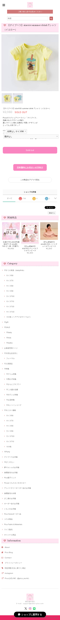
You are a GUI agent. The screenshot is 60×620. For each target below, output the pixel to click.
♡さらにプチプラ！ (13, 384)
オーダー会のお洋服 (11, 504)
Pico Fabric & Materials (13, 524)
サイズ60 (9, 275)
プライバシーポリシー (13, 563)
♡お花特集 (10, 400)
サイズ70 (9, 280)
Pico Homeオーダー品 (12, 514)
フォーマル (10, 358)
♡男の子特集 (11, 379)
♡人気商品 (8, 364)
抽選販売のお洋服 (11, 472)
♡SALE (7, 327)
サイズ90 (9, 291)
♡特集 (6, 369)
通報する (52, 213)
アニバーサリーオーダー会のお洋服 (17, 488)
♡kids (8, 338)
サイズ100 (10, 296)
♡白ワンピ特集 (12, 395)
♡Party (7, 452)
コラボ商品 (8, 519)
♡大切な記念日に (11, 353)
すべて (9, 198)
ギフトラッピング (9, 133)
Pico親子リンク (10, 478)
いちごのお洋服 (10, 509)
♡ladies (9, 343)
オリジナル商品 (10, 535)
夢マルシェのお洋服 (11, 467)
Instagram (9, 573)
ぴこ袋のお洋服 (10, 498)
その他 (8, 447)
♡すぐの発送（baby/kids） (14, 270)
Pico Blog (9, 552)
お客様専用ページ (11, 348)
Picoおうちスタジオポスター (15, 483)
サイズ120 (10, 306)
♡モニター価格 (10, 410)
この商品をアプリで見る (29, 180)
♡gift (6, 322)
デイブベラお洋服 (11, 457)
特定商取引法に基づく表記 (15, 568)
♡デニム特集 (11, 374)
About (7, 547)
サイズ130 (10, 312)
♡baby (9, 332)
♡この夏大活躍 (12, 390)
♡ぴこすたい (9, 462)
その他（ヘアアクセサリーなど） (18, 317)
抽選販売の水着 (10, 493)
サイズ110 (10, 301)
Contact (8, 558)
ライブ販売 (8, 529)
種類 (4, 130)
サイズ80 (9, 286)
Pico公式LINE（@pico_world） (17, 578)
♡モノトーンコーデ (13, 405)
